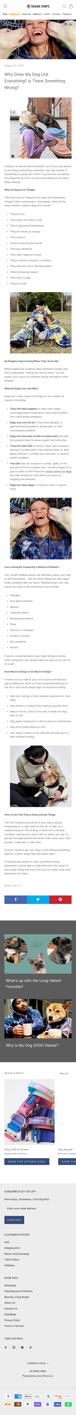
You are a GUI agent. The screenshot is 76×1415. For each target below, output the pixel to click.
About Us (9, 1302)
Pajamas (67, 14)
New (5, 14)
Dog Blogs (10, 1314)
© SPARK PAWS (38, 1371)
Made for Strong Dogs (27, 1161)
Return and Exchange (16, 1253)
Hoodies (56, 14)
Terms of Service (14, 1325)
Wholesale (10, 1285)
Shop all (64, 1073)
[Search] (64, 6)
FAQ (6, 1242)
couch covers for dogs (59, 471)
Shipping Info (12, 1247)
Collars (46, 14)
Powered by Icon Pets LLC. (38, 1375)
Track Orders (11, 1259)
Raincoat (26, 14)
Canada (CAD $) (36, 1363)
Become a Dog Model (16, 1297)
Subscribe (14, 1220)
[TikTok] (30, 1347)
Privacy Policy (12, 1320)
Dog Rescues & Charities (18, 1291)
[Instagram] (14, 1347)
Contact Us (10, 1308)
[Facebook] (5, 1347)
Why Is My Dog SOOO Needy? (32, 1045)
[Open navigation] (5, 6)
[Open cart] (71, 6)
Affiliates (9, 1265)
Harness (37, 14)
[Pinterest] (22, 1347)
